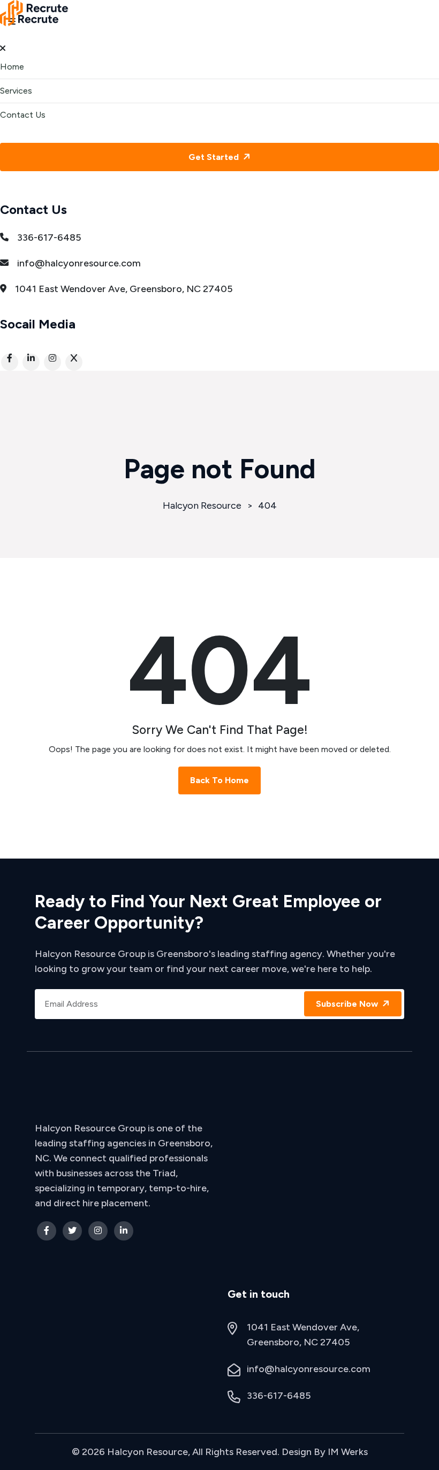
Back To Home (219, 780)
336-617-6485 (49, 237)
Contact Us (23, 115)
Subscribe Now (348, 1004)
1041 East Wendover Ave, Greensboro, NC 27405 (124, 289)
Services (16, 91)
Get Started (214, 157)
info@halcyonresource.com (79, 263)
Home (12, 67)
